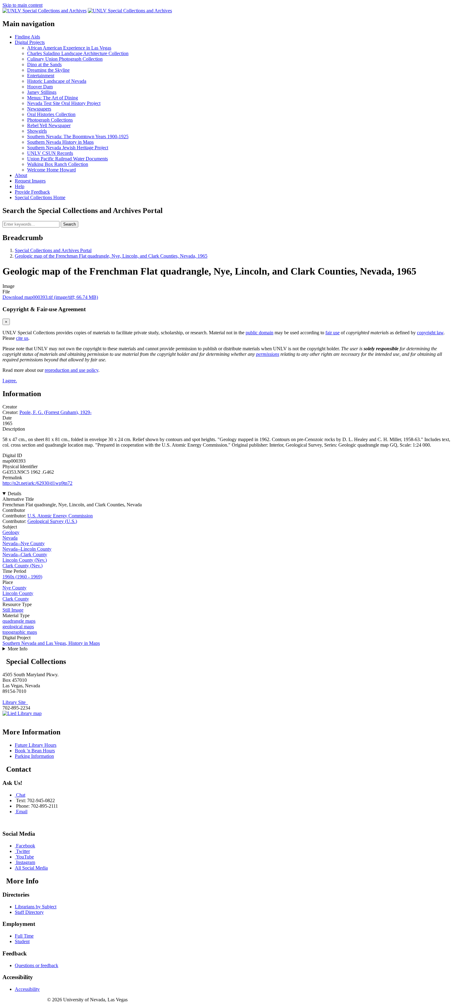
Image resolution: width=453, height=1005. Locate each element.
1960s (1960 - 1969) (22, 576)
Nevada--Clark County (24, 554)
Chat (20, 795)
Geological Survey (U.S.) (52, 521)
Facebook (25, 845)
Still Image (12, 610)
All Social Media (31, 867)
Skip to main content (22, 5)
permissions (267, 354)
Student (22, 941)
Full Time (24, 936)
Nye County (14, 587)
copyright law (430, 332)
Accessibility (27, 989)
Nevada (10, 538)
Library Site (15, 702)
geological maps (18, 626)
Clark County (15, 598)
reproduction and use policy (71, 370)
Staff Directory (29, 912)
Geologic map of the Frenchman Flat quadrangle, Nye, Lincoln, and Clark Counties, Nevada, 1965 (111, 256)
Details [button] (14, 493)
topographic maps (19, 632)
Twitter (23, 851)
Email (21, 811)
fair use (332, 332)
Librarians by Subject (35, 906)
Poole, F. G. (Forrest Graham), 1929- (55, 412)
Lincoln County (17, 593)
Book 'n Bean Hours (35, 750)
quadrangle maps (18, 621)
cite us (22, 338)
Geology (10, 532)
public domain (259, 332)
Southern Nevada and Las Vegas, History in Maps (51, 643)
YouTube (25, 856)
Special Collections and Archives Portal (53, 250)
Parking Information (34, 756)
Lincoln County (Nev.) (24, 560)
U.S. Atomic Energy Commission (60, 515)
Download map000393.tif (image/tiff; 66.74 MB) (50, 297)
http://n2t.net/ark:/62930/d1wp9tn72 (37, 483)
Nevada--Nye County (23, 543)
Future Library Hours (35, 745)
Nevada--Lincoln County (26, 549)
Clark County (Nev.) (22, 565)
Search (69, 224)
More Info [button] (17, 648)
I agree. (9, 380)
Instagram (25, 862)
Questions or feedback (36, 965)
